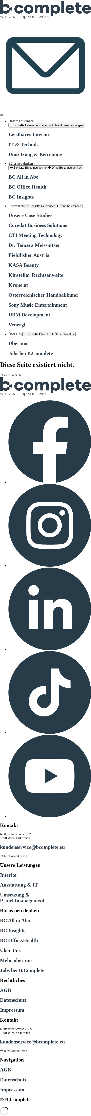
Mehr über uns (16, 960)
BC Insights (21, 197)
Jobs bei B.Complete (30, 353)
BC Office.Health (27, 187)
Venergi (16, 324)
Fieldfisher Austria (29, 255)
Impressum (12, 1010)
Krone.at (18, 285)
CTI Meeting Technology (35, 235)
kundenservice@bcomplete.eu (32, 847)
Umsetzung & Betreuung (35, 154)
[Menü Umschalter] (1, 115)
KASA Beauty (23, 265)
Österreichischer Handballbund (43, 295)
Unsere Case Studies (30, 215)
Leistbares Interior (29, 134)
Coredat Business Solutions (37, 225)
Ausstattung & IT (19, 885)
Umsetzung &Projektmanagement (22, 897)
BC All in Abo (23, 177)
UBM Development (29, 314)
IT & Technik (23, 144)
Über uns (18, 343)
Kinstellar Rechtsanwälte (35, 275)
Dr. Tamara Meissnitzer (34, 245)
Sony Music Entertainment (37, 305)
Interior (8, 875)
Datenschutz (13, 1000)
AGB (5, 990)
